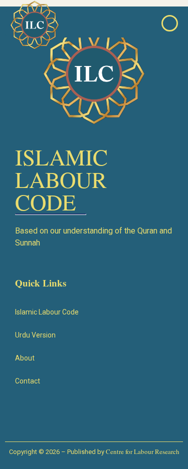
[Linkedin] (124, 417)
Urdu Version (35, 335)
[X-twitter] (61, 417)
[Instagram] (92, 417)
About (25, 358)
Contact (27, 381)
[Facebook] (29, 417)
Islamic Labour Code (47, 312)
